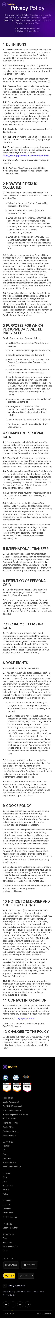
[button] (26, 1276)
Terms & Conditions (23, 1292)
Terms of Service (9, 1295)
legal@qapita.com (25, 1018)
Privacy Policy (8, 1292)
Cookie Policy (38, 1292)
